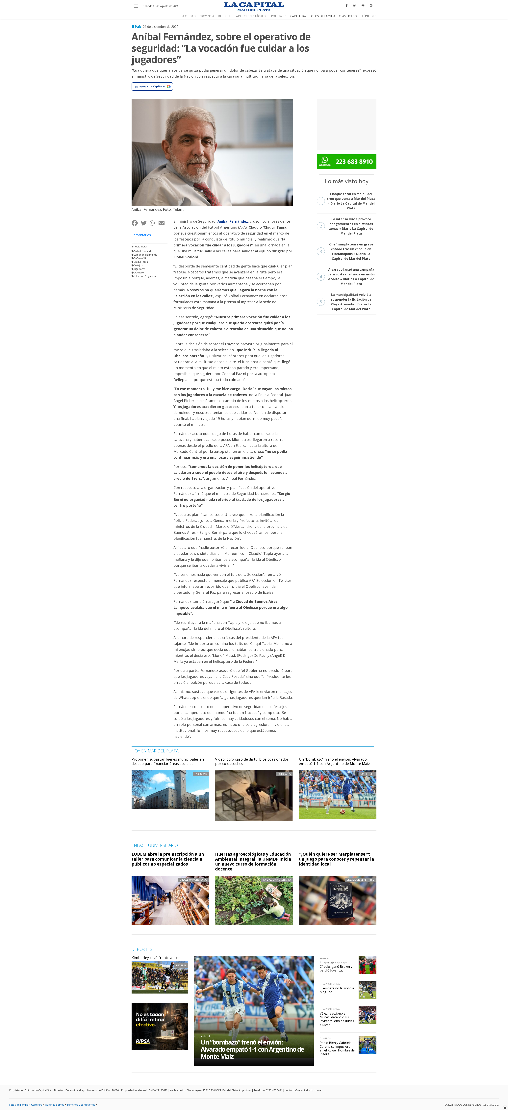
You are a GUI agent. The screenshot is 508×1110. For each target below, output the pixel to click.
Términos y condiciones (81, 1104)
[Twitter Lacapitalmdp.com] (354, 5)
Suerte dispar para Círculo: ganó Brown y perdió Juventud (336, 966)
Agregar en (153, 86)
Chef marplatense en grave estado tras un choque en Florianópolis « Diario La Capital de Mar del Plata (346, 251)
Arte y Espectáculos (251, 16)
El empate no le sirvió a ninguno (337, 990)
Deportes (225, 16)
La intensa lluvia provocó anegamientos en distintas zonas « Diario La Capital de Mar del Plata (346, 226)
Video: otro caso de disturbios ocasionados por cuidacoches (252, 761)
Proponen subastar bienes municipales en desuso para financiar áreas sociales (168, 761)
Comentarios (141, 235)
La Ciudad (188, 16)
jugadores (139, 269)
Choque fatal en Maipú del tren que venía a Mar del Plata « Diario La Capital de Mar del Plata (347, 201)
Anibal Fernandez (143, 251)
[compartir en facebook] (136, 223)
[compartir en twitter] (144, 223)
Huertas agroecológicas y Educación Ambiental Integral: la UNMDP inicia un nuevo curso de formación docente (253, 861)
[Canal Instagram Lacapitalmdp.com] (371, 5)
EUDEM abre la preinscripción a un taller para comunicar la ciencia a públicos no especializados (168, 859)
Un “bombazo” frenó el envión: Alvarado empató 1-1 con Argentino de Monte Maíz (334, 761)
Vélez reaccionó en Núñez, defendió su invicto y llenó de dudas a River (337, 1019)
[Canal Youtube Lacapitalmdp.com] (363, 5)
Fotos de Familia (322, 16)
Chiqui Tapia (141, 262)
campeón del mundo (145, 254)
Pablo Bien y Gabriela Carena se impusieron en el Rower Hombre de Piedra (337, 1048)
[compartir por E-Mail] (162, 223)
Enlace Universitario (193, 879)
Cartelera (298, 16)
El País (136, 26)
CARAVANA (140, 258)
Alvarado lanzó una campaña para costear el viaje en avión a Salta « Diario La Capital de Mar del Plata (347, 276)
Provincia (206, 16)
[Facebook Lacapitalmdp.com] (347, 5)
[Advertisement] (346, 123)
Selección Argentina (145, 276)
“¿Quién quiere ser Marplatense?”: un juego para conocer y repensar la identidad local (336, 859)
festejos (138, 265)
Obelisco (139, 272)
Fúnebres (369, 16)
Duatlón (325, 1038)
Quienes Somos (54, 1104)
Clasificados (348, 16)
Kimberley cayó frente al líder (157, 957)
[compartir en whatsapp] (153, 223)
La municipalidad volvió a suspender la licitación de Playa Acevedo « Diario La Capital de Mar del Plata (346, 301)
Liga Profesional (330, 984)
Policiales (279, 16)
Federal (181, 965)
